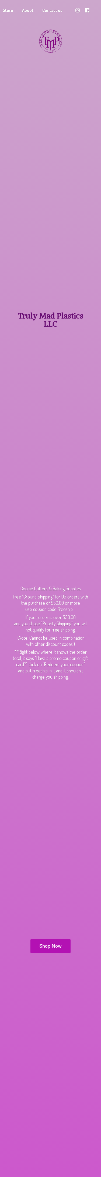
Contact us (52, 10)
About (27, 10)
